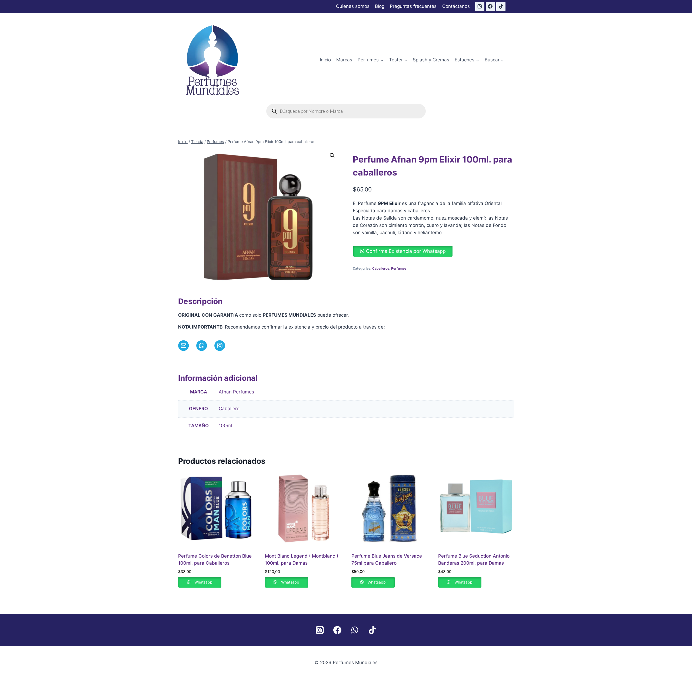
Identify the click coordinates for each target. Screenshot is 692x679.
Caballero (229, 408)
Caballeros (380, 268)
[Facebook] (490, 6)
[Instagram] (479, 6)
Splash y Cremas (431, 59)
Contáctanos (456, 6)
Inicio (325, 59)
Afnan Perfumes (236, 392)
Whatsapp (203, 582)
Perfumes (399, 268)
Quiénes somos (353, 6)
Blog (379, 6)
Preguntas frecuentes (413, 6)
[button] (332, 155)
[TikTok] (500, 6)
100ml (225, 425)
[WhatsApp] (355, 630)
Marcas (344, 59)
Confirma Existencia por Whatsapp (406, 251)
